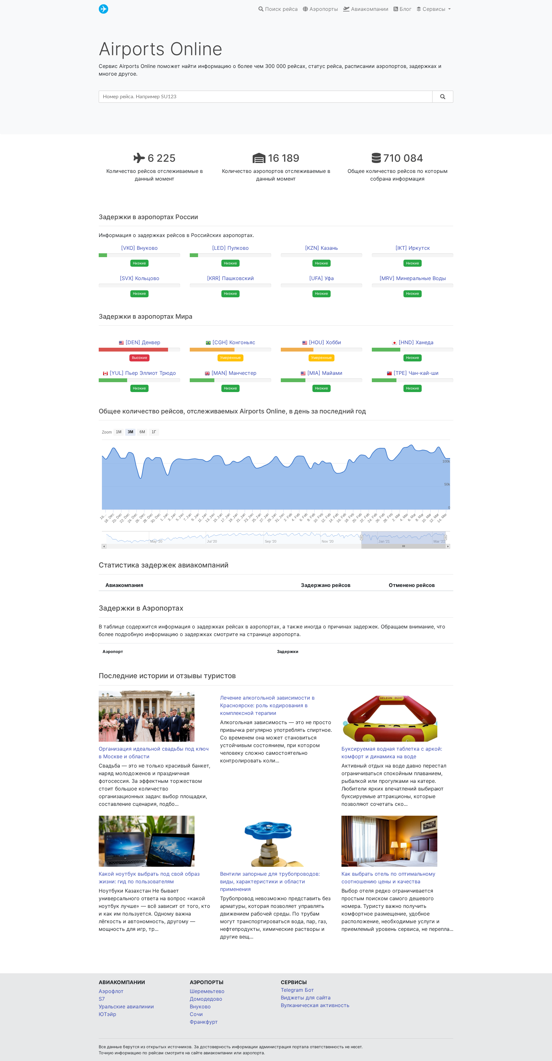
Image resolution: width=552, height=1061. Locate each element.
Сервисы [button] (434, 9)
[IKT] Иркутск (412, 248)
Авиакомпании (368, 9)
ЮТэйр (107, 1014)
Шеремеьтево (207, 991)
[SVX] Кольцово (139, 278)
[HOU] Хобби (325, 342)
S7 (102, 999)
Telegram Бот (297, 990)
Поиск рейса (281, 9)
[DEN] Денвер (143, 342)
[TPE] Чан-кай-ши (416, 373)
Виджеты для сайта (306, 997)
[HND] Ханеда (416, 342)
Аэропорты (323, 9)
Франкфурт (204, 1022)
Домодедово (206, 999)
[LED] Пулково (230, 248)
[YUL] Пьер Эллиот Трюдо (143, 373)
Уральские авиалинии (126, 1006)
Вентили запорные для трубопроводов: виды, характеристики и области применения (270, 881)
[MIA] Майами (324, 373)
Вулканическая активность (315, 1005)
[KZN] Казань (321, 248)
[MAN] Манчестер (234, 373)
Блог (404, 9)
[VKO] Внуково (139, 248)
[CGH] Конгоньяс (233, 342)
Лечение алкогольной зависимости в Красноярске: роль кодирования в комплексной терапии (267, 705)
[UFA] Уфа (321, 278)
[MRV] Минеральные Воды (412, 278)
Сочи (196, 1014)
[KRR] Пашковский (230, 278)
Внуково (200, 1006)
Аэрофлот (111, 991)
